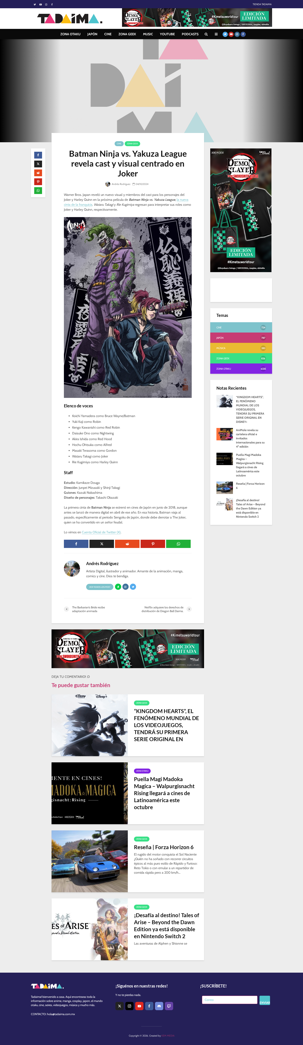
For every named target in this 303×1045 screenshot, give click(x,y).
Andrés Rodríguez (120, 184)
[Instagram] (129, 1006)
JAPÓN (92, 34)
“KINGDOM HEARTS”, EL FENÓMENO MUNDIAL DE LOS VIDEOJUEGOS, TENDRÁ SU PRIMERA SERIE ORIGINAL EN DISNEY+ (166, 728)
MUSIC (148, 34)
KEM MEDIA (167, 1035)
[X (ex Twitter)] (119, 1006)
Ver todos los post (99, 587)
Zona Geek (132, 143)
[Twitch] (169, 1006)
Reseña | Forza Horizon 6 (164, 847)
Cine (119, 143)
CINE (108, 34)
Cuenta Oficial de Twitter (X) (101, 532)
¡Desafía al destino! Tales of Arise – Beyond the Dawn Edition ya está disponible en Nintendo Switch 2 (166, 925)
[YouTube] (139, 1006)
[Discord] (159, 1006)
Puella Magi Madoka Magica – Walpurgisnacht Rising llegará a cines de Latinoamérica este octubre (164, 793)
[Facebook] (149, 1006)
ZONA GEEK (127, 34)
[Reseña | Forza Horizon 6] (90, 861)
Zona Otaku (142, 771)
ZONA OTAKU (70, 34)
